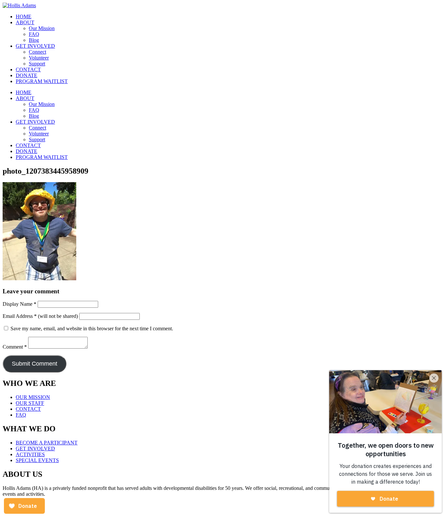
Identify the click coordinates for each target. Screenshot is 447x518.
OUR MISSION (33, 397)
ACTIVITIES (30, 454)
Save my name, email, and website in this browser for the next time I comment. (91, 328)
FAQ (34, 34)
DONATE (26, 75)
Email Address (20, 316)
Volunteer (39, 57)
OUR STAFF (30, 403)
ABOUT (25, 22)
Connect (37, 52)
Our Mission (42, 28)
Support (37, 63)
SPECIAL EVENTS (37, 460)
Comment (15, 347)
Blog (34, 40)
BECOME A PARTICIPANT (47, 442)
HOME (23, 16)
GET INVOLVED (35, 46)
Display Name (19, 304)
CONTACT (28, 69)
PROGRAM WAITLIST (42, 81)
